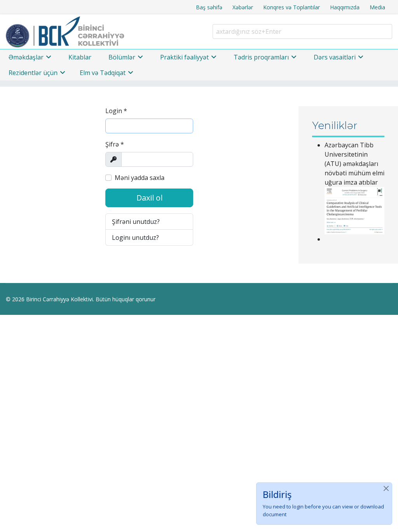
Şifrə (114, 144)
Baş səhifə (209, 7)
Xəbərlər (242, 7)
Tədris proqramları (261, 57)
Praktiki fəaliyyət (184, 57)
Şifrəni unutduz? (136, 221)
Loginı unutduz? (135, 237)
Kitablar (79, 57)
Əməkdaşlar (26, 57)
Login (116, 111)
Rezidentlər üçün (33, 72)
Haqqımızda (345, 7)
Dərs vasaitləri (335, 57)
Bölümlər (121, 57)
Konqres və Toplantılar (291, 7)
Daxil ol (149, 197)
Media (377, 7)
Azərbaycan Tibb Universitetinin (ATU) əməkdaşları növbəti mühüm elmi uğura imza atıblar (354, 164)
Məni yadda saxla (139, 177)
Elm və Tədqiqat (103, 72)
